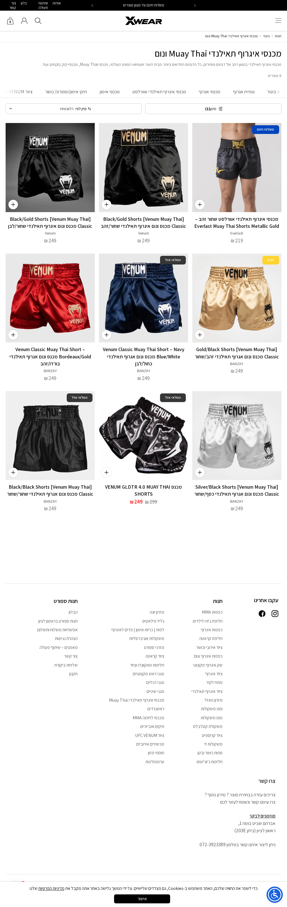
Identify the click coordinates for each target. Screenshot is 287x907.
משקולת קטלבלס (208, 726)
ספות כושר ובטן (210, 753)
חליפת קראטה (211, 638)
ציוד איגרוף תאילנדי (207, 691)
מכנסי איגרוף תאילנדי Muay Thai (136, 700)
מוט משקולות (212, 718)
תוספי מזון (156, 753)
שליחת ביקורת (66, 665)
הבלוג (73, 612)
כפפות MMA (212, 612)
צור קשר (12, 5)
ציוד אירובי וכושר (209, 647)
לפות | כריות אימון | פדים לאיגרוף (137, 630)
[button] (92, 5)
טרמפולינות (154, 762)
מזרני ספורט (154, 647)
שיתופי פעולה (43, 5)
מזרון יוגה (157, 612)
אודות (56, 3)
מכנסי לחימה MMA (148, 718)
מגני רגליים (155, 682)
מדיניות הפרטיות (51, 888)
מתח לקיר (214, 682)
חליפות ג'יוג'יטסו (210, 762)
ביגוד (266, 36)
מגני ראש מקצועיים (148, 674)
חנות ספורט (66, 601)
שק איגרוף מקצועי (208, 665)
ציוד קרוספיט (212, 735)
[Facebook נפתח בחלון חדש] (262, 614)
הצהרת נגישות (66, 638)
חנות (278, 36)
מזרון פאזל (214, 700)
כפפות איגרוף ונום (208, 656)
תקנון (73, 674)
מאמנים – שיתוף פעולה (59, 647)
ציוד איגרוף (214, 674)
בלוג (23, 3)
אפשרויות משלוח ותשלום (57, 630)
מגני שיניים (155, 691)
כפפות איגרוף (212, 630)
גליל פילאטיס (153, 621)
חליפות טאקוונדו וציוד (147, 665)
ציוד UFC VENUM (149, 735)
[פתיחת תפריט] (278, 20)
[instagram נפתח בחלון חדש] (275, 614)
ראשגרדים (155, 709)
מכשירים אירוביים (150, 744)
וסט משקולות (212, 709)
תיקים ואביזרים (152, 726)
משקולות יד (213, 744)
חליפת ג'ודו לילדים (208, 621)
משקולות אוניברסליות (146, 638)
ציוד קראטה (154, 656)
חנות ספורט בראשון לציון (58, 621)
